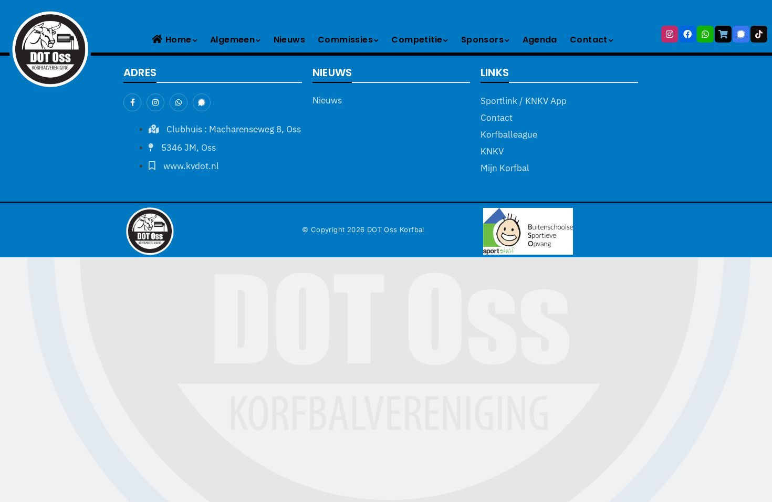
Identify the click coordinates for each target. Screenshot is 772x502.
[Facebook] (687, 34)
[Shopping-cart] (723, 34)
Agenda (540, 40)
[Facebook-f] (132, 102)
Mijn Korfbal (505, 168)
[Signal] (741, 34)
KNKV (492, 151)
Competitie (416, 40)
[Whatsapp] (705, 34)
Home (178, 40)
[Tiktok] (758, 34)
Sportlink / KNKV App (524, 101)
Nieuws (289, 40)
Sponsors (482, 40)
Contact (589, 40)
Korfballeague (509, 134)
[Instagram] (669, 34)
